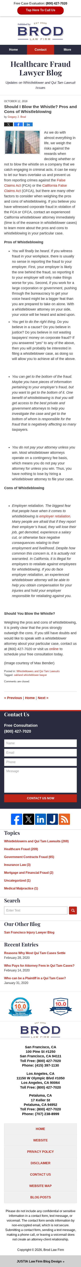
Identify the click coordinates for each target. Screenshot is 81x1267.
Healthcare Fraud (21, 849)
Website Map (40, 1186)
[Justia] (52, 819)
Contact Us (40, 1174)
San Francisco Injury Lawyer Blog (29, 932)
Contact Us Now (40, 798)
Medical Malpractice (21, 888)
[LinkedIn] (40, 819)
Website (40, 1140)
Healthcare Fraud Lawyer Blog (41, 31)
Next (43, 698)
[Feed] (64, 819)
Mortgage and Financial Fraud (28, 872)
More (67, 49)
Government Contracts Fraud (29, 857)
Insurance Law (17, 864)
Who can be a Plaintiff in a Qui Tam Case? (35, 978)
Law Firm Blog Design (39, 1261)
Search (73, 910)
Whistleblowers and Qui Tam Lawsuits (38, 671)
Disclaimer (41, 1163)
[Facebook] (16, 819)
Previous (13, 698)
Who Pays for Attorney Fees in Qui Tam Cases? (39, 965)
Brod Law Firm (53, 1249)
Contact (40, 49)
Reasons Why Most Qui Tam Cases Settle (34, 953)
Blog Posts (40, 1197)
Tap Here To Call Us (40, 10)
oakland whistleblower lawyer (30, 674)
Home (13, 49)
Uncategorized (17, 880)
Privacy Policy (40, 1151)
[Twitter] (28, 819)
